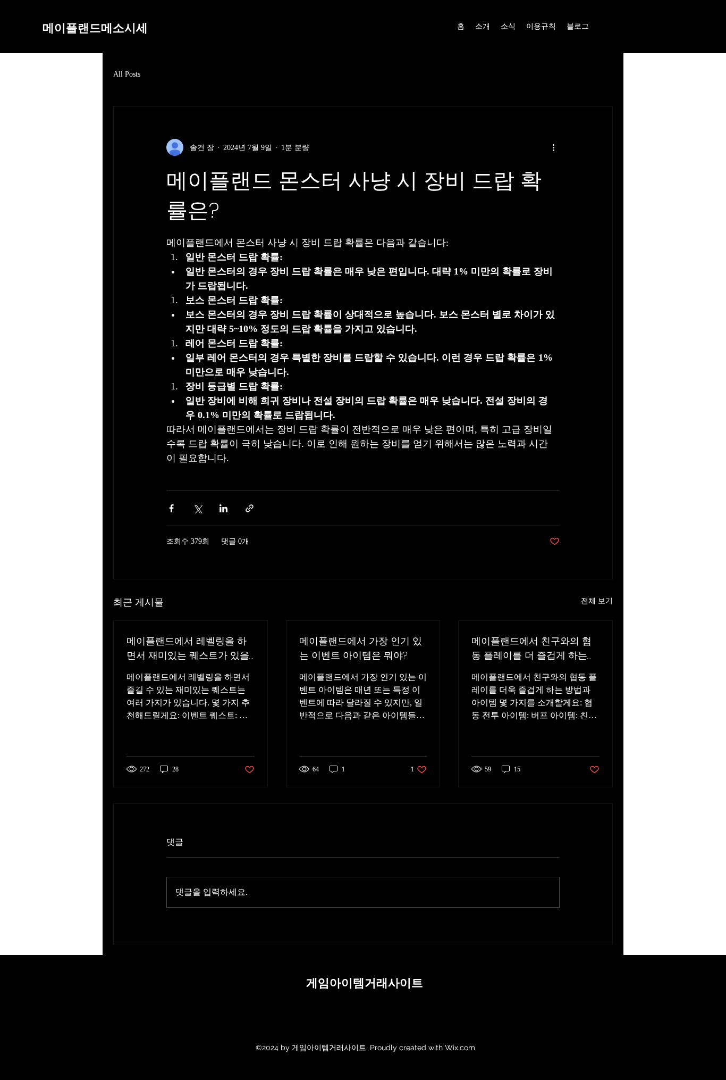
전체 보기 (597, 601)
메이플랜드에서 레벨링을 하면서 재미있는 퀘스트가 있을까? (187, 648)
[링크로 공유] (249, 508)
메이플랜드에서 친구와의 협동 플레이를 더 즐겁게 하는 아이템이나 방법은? (531, 648)
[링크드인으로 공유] (223, 508)
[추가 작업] (553, 147)
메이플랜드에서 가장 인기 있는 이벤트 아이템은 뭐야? (360, 648)
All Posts (126, 74)
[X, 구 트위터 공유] (197, 508)
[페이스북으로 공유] (171, 508)
